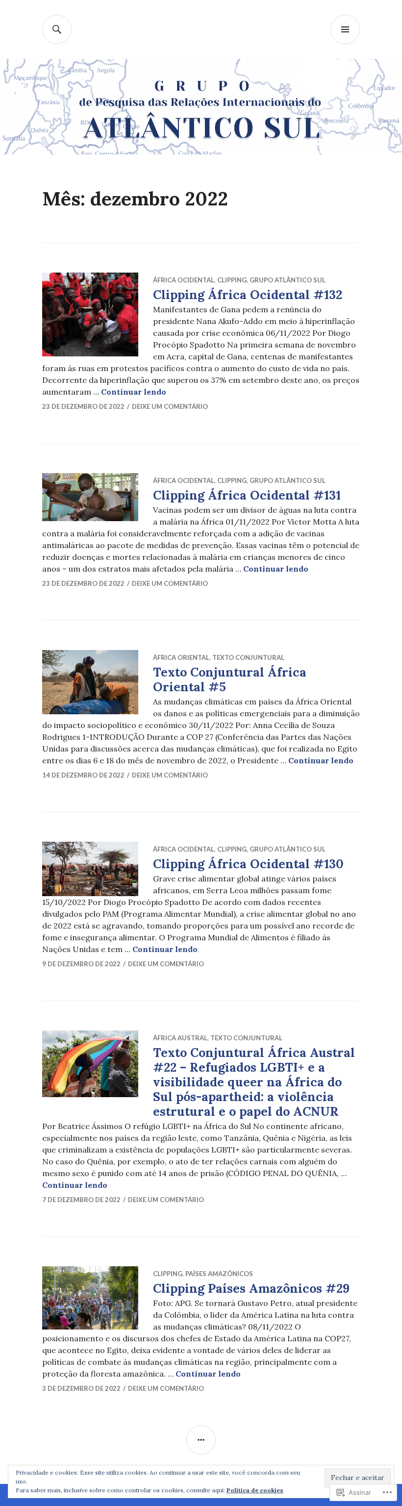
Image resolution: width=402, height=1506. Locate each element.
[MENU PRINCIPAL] (345, 29)
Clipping (232, 280)
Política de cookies (254, 1490)
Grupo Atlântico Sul (288, 280)
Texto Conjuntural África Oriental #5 (229, 679)
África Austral (180, 1038)
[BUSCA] (57, 29)
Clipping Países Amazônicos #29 (251, 1288)
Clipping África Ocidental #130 (248, 864)
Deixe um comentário (170, 406)
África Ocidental (183, 280)
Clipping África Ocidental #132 (247, 294)
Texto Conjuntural (248, 657)
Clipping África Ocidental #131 (247, 495)
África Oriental (181, 657)
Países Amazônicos (219, 1274)
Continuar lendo (133, 392)
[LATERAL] (201, 1440)
